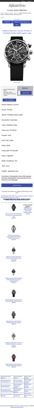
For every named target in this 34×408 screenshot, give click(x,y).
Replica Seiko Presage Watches (27, 386)
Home (23, 1)
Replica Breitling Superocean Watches (18, 390)
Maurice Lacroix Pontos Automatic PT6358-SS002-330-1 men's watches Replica (13, 280)
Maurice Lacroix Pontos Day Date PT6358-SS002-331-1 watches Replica (13, 344)
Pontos (16, 13)
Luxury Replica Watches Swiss (17, 199)
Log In (29, 1)
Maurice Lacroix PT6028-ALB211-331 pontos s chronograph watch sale (13, 215)
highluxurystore (19, 407)
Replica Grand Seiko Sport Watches (28, 381)
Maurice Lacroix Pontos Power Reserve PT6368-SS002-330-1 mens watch (13, 258)
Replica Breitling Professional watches (18, 386)
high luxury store (4, 405)
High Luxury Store (13, 197)
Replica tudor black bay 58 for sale (28, 395)
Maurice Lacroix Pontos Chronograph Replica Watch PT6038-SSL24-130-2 (14, 237)
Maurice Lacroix (9, 13)
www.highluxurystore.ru (23, 405)
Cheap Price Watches (22, 195)
